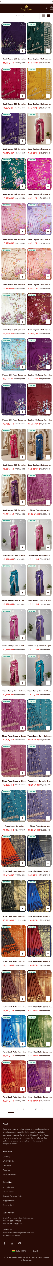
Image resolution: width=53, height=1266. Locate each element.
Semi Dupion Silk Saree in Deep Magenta (14, 510)
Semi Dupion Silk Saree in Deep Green (39, 59)
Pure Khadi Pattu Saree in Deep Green (39, 1052)
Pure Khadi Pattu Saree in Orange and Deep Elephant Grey (13, 871)
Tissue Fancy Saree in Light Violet (39, 645)
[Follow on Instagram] (12, 1243)
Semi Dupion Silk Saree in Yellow (39, 104)
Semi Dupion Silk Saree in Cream (14, 329)
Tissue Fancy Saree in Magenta (39, 510)
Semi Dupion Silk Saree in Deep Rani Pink (14, 465)
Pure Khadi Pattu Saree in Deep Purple (39, 1097)
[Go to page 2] (42, 1109)
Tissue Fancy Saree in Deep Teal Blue (39, 691)
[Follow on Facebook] (4, 1243)
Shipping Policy (9, 1200)
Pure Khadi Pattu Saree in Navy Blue (39, 871)
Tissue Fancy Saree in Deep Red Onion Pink (13, 736)
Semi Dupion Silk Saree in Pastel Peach (39, 284)
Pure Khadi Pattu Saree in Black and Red (14, 961)
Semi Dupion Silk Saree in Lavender (39, 239)
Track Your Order (9, 1174)
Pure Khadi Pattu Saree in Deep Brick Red (39, 961)
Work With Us (8, 1161)
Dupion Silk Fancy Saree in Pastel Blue (13, 375)
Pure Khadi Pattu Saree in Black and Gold (14, 916)
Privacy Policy (8, 1191)
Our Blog (6, 1156)
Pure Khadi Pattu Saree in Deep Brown (14, 1006)
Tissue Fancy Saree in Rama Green (39, 736)
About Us (6, 1170)
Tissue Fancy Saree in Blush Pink (39, 555)
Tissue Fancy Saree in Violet (39, 600)
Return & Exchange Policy (12, 1196)
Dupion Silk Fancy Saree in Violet (13, 420)
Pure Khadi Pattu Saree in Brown (39, 1006)
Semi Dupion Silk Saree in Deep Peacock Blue (39, 465)
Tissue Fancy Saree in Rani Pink (14, 691)
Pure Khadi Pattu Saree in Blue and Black (39, 916)
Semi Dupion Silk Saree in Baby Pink (14, 239)
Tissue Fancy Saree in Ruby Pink (13, 645)
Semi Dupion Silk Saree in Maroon (39, 329)
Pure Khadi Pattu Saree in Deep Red (14, 1097)
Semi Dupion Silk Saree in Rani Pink (14, 104)
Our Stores (7, 1165)
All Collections (8, 1187)
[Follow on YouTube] (19, 1243)
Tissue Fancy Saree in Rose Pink (13, 555)
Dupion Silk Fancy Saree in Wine (39, 375)
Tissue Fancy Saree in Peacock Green (14, 826)
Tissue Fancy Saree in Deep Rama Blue (13, 600)
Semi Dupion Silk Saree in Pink (39, 194)
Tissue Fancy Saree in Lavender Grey (39, 826)
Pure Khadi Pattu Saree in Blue (14, 1052)
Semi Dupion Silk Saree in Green (14, 194)
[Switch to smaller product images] (48, 16)
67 (36, 1109)
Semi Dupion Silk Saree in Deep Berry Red (39, 149)
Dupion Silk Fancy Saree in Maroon (39, 420)
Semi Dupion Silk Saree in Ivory (14, 284)
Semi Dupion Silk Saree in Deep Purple (14, 59)
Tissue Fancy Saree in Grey (39, 781)
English (35, 1251)
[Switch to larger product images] (43, 16)
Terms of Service (9, 1205)
